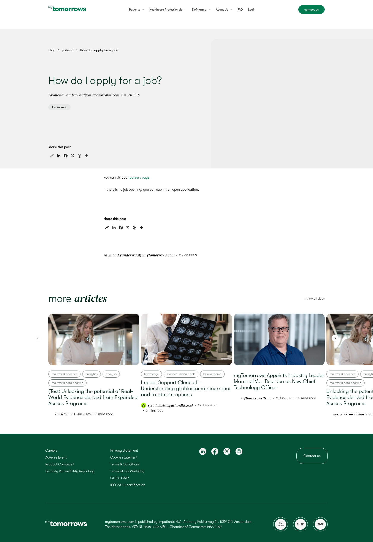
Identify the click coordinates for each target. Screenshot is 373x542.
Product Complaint (59, 464)
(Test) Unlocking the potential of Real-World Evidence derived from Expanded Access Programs (93, 397)
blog (51, 50)
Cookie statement (124, 457)
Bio (199, 9)
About (222, 9)
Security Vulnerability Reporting (69, 471)
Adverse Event (56, 457)
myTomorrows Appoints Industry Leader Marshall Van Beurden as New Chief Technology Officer (279, 381)
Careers (51, 450)
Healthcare (165, 9)
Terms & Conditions (125, 464)
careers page (139, 177)
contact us (311, 9)
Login (251, 9)
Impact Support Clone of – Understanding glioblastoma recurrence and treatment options (186, 388)
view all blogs (316, 298)
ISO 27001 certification (127, 485)
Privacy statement (124, 450)
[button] (335, 338)
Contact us (312, 456)
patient (67, 50)
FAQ (240, 9)
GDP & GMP (119, 478)
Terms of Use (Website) (127, 471)
